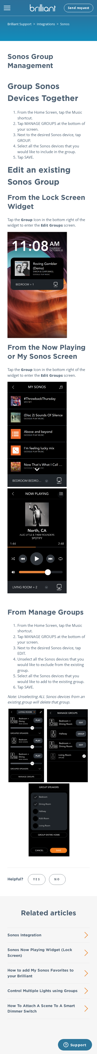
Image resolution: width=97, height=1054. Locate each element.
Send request (78, 8)
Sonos (64, 24)
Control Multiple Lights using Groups (42, 990)
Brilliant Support (19, 24)
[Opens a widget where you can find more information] (75, 1045)
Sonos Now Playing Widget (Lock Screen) (39, 952)
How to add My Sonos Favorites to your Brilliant (40, 973)
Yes (36, 879)
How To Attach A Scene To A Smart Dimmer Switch (41, 1008)
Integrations (46, 24)
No (57, 879)
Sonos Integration (24, 935)
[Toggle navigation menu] (7, 8)
